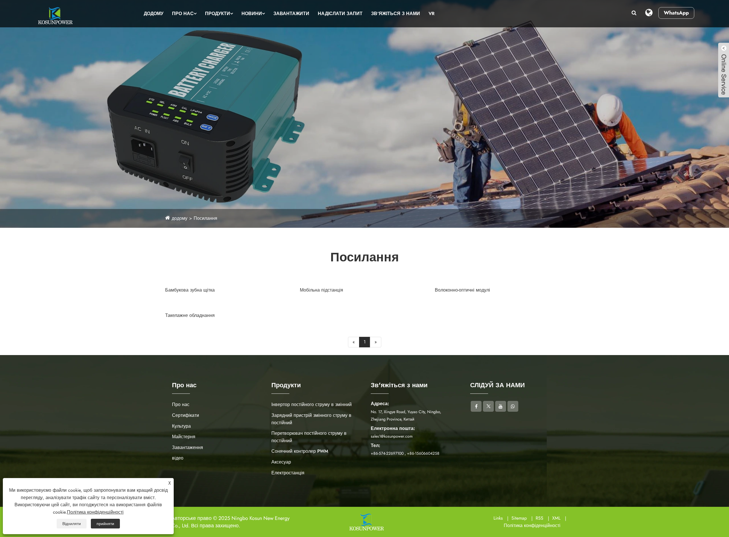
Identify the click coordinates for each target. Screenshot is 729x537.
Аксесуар (281, 462)
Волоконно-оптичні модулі (462, 290)
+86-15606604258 (423, 453)
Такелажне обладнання (190, 315)
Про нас (183, 13)
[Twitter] (488, 406)
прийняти (105, 523)
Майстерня (183, 436)
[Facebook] (476, 406)
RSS (539, 518)
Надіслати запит (340, 13)
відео (177, 458)
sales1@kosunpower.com (392, 436)
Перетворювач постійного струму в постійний (309, 437)
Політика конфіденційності (532, 525)
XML (556, 518)
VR (432, 13)
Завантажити (291, 13)
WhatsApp (676, 13)
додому (153, 13)
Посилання (205, 218)
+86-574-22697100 (387, 453)
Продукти (217, 13)
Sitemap (519, 518)
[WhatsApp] (512, 406)
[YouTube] (500, 406)
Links (498, 518)
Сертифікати (185, 415)
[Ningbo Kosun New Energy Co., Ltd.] (55, 15)
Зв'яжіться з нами (395, 13)
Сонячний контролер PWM (299, 451)
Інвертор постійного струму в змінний (311, 404)
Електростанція (287, 473)
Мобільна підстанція (321, 290)
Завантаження (187, 447)
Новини (251, 13)
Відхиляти (71, 523)
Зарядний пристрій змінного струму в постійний (311, 419)
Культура (181, 426)
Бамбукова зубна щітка (190, 290)
